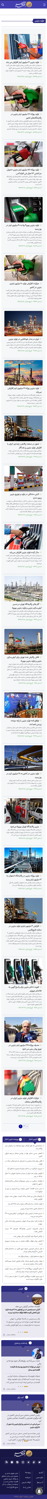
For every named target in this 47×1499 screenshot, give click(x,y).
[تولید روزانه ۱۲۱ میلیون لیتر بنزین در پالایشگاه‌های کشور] (23, 98)
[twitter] (39, 1462)
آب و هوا (40, 1482)
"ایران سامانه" (18, 1496)
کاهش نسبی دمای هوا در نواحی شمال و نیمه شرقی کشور (23, 1155)
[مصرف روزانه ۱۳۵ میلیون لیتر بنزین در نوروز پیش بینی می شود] (23, 1029)
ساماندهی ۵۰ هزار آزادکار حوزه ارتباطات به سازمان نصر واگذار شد (23, 1147)
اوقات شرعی (26, 1482)
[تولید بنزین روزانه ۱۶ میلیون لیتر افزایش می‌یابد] (23, 372)
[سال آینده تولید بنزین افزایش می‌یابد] (23, 537)
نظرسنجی (39, 1477)
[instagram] (23, 1462)
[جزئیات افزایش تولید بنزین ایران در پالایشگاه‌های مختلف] (23, 1082)
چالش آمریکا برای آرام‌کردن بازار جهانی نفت (27, 1236)
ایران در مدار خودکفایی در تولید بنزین (24, 339)
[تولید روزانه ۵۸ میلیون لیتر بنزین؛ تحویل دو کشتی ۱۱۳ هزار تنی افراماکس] (23, 154)
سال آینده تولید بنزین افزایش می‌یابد (24, 552)
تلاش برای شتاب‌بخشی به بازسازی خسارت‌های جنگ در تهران (23, 1162)
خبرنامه (28, 1477)
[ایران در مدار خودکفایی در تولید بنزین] (23, 323)
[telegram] (28, 1462)
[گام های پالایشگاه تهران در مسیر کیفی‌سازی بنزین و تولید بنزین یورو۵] (23, 588)
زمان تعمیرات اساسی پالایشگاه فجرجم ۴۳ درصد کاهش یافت (23, 1230)
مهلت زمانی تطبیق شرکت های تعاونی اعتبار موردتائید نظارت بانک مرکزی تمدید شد (23, 1263)
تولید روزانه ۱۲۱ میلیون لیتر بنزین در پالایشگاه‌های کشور (26, 116)
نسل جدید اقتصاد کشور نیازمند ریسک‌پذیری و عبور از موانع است (23, 1190)
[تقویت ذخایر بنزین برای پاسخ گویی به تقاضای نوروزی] (23, 971)
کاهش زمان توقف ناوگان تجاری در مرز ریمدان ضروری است (23, 1243)
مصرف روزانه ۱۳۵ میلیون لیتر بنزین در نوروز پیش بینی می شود (25, 1047)
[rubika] (12, 1462)
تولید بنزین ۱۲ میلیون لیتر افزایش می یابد (22, 62)
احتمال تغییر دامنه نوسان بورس (31, 1208)
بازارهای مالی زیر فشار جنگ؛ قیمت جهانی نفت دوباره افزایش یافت (23, 1198)
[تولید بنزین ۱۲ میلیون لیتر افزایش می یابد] (23, 46)
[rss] (6, 1462)
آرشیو (41, 1472)
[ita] (34, 1462)
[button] (26, 1332)
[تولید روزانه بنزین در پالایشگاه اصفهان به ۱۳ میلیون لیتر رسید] (23, 860)
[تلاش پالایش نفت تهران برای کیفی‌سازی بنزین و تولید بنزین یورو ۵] (23, 641)
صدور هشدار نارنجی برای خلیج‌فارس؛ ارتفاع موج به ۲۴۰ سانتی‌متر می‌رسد (23, 1215)
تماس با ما (27, 1487)
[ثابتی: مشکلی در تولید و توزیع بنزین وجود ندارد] (23, 478)
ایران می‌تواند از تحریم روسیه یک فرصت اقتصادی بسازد (25, 1369)
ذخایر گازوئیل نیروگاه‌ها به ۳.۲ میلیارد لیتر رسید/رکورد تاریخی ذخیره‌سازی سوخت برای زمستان (23, 1270)
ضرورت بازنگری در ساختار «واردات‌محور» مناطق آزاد (24, 1168)
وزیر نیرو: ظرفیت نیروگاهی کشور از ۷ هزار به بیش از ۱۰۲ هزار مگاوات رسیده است (23, 1278)
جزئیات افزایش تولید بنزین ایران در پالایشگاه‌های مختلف (26, 1100)
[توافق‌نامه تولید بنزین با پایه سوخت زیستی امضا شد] (23, 705)
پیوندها (28, 1472)
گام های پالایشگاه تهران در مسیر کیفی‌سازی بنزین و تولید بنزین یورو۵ (27, 606)
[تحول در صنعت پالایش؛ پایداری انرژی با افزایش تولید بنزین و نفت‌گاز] (23, 428)
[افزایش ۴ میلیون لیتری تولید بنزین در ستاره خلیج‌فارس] (23, 910)
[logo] (23, 5)
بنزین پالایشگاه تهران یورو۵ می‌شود (24, 827)
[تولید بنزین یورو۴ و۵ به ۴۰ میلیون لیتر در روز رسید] (23, 209)
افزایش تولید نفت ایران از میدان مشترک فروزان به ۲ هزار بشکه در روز (23, 1175)
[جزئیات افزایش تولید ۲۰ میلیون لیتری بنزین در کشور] (23, 268)
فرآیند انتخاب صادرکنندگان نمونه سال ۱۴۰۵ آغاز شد (25, 1204)
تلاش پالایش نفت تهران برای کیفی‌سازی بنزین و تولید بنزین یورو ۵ (24, 659)
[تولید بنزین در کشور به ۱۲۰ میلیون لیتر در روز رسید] (23, 758)
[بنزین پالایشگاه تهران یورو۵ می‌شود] (23, 811)
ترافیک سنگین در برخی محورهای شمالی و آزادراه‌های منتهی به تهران (23, 1182)
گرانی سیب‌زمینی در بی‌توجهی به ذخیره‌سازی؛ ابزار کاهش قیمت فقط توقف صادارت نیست (22, 1311)
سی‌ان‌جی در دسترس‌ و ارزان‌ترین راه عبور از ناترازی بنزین (23, 1426)
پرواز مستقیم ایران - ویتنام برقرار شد (30, 1256)
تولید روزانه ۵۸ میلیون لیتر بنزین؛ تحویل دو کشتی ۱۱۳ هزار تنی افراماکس (24, 171)
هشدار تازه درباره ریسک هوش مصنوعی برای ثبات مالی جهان (23, 1223)
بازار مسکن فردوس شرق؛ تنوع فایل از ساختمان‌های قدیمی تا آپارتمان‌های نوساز (23, 1250)
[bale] (17, 1462)
